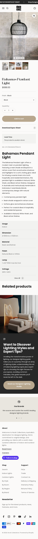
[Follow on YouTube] (19, 516)
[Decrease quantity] (4, 110)
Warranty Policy (27, 485)
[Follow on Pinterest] (14, 516)
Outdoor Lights (8, 477)
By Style (5, 481)
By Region (6, 488)
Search (5, 469)
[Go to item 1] (5, 66)
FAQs (23, 469)
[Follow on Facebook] (3, 516)
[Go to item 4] (25, 66)
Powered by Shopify (27, 533)
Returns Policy (26, 488)
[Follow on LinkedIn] (30, 516)
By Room (5, 485)
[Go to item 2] (12, 66)
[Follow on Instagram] (8, 516)
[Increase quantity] (12, 110)
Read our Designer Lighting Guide (19, 385)
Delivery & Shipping (28, 481)
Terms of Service (27, 492)
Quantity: (5, 106)
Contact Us (25, 477)
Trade (23, 473)
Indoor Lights (7, 473)
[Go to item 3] (19, 66)
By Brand (5, 492)
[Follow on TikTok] (25, 516)
